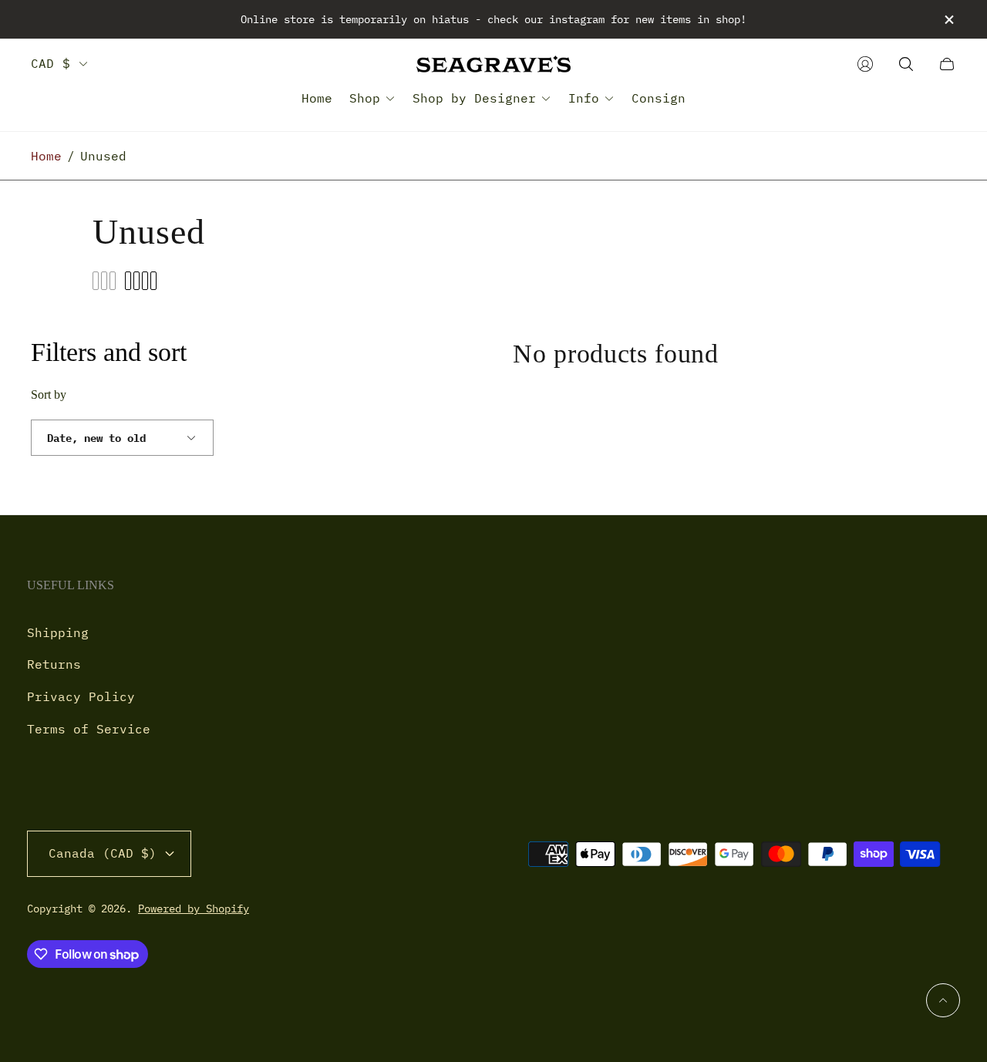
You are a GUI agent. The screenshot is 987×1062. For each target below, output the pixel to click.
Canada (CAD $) (103, 853)
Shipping (58, 632)
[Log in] (865, 64)
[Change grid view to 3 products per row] (104, 280)
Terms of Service (88, 729)
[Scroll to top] (943, 1000)
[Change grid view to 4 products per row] (141, 280)
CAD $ (50, 63)
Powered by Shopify (193, 908)
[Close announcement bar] (948, 19)
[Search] (906, 64)
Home (46, 156)
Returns (54, 664)
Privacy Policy (81, 696)
